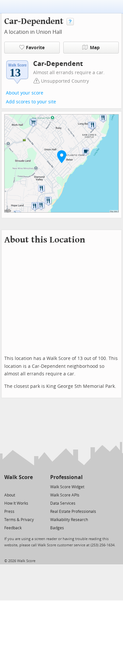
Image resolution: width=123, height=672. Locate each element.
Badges (57, 528)
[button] (62, 156)
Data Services (62, 503)
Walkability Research (69, 519)
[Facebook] (18, 486)
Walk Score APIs (64, 495)
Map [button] (95, 48)
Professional (66, 477)
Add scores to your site (31, 102)
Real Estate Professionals (73, 511)
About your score (24, 93)
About (9, 495)
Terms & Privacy (19, 519)
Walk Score (18, 477)
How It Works (16, 503)
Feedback (13, 528)
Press (9, 511)
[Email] (28, 486)
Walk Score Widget (67, 487)
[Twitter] (8, 486)
